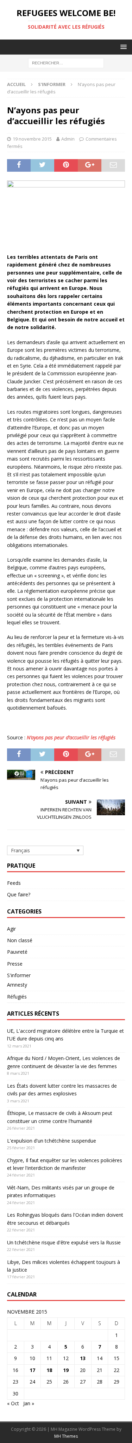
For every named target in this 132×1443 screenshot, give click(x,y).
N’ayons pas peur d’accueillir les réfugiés (71, 737)
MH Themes (66, 1436)
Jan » (28, 1403)
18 (49, 1370)
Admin (68, 139)
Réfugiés (17, 996)
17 (32, 1370)
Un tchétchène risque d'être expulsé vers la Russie (64, 1242)
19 (66, 1370)
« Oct (13, 1403)
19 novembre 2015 (32, 139)
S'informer (19, 975)
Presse (15, 963)
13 (83, 1358)
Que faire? (18, 894)
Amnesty (17, 984)
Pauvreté (17, 951)
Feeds (14, 883)
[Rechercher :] (66, 62)
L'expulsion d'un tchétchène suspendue (51, 1140)
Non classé (19, 940)
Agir (11, 928)
